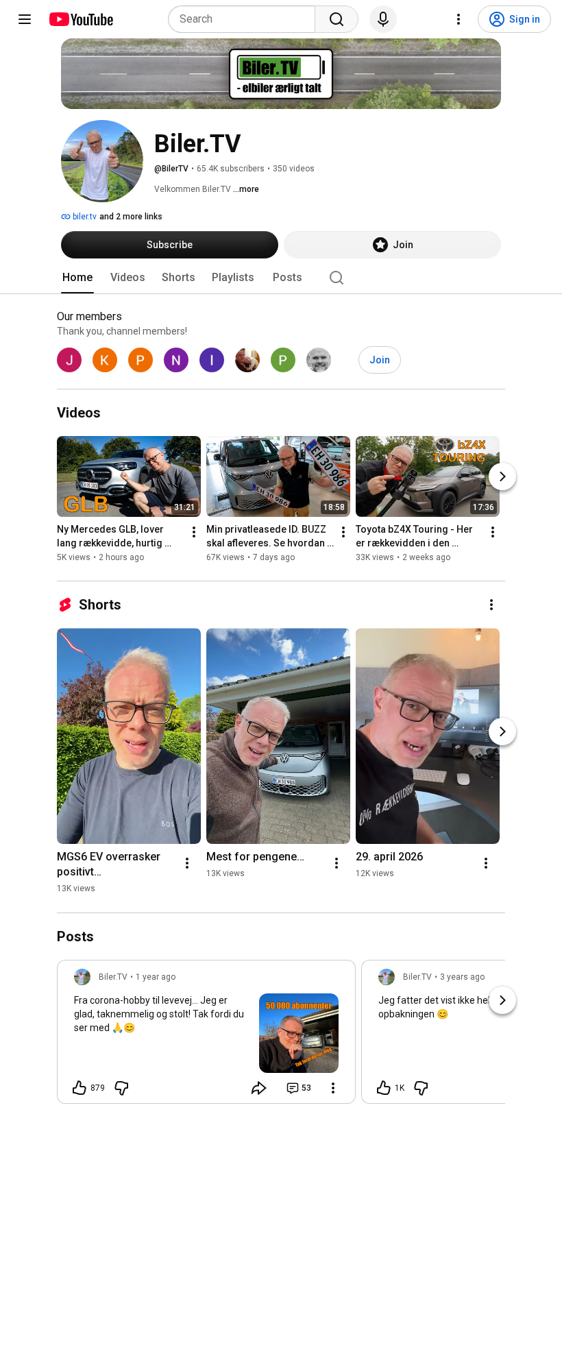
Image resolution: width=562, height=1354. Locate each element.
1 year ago (155, 977)
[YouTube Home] (80, 19)
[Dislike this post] (121, 1088)
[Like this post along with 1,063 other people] (384, 1088)
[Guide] (24, 19)
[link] (206, 1036)
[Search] (336, 19)
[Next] (502, 477)
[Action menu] (333, 1088)
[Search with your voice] (383, 19)
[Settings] (458, 19)
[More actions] (194, 532)
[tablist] (281, 277)
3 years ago (462, 977)
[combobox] (246, 19)
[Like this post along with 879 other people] (79, 1088)
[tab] (77, 277)
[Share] (259, 1088)
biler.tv (84, 216)
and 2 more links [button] (130, 216)
